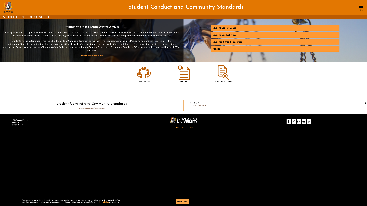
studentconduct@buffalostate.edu (91, 108)
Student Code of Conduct (225, 27)
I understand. (182, 201)
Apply (177, 127)
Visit (182, 127)
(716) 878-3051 (200, 105)
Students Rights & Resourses (227, 41)
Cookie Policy (104, 202)
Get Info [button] (189, 127)
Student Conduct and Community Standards (186, 7)
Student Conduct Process (226, 34)
